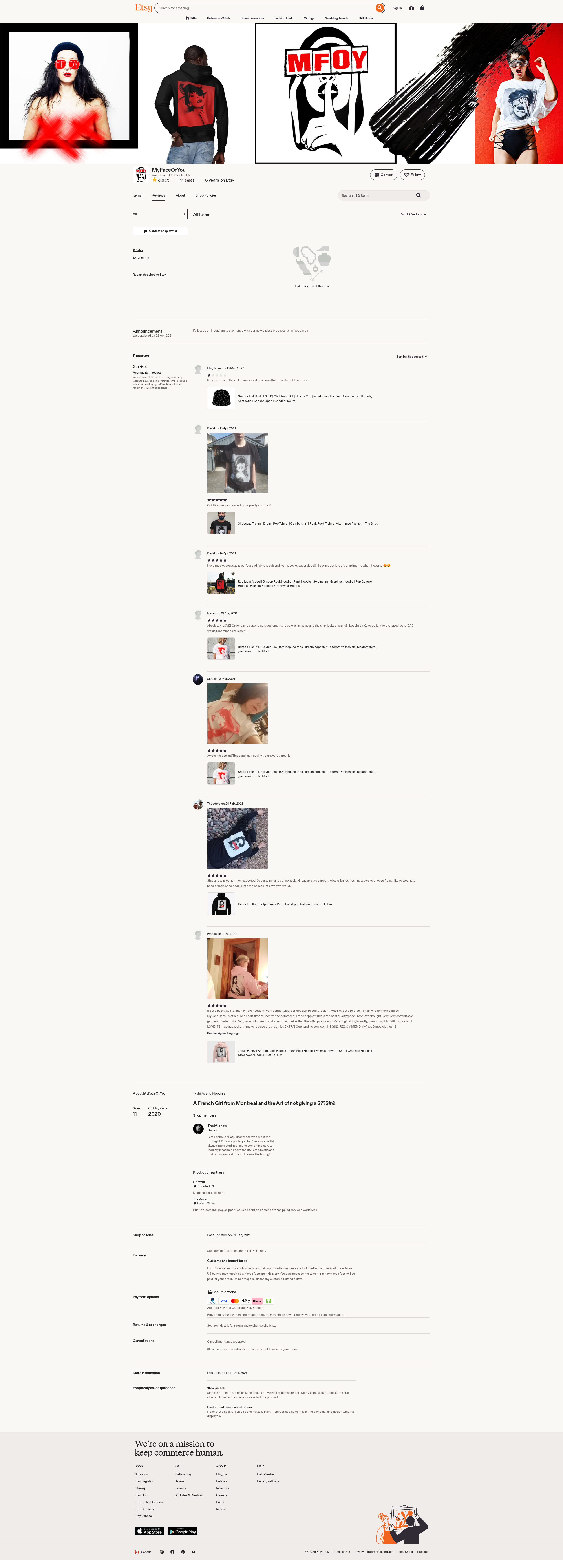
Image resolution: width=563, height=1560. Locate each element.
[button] (383, 174)
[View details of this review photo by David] (237, 463)
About (180, 195)
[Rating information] (154, 180)
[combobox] (264, 8)
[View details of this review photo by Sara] (237, 713)
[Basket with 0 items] (422, 8)
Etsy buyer (214, 368)
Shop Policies (206, 195)
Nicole (211, 613)
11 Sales (138, 250)
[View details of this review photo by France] (237, 968)
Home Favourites (252, 18)
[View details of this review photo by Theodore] (237, 838)
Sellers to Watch (218, 18)
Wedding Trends (336, 18)
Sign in (397, 8)
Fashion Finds (283, 18)
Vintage (309, 18)
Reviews (158, 195)
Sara (210, 678)
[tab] (160, 214)
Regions (422, 1551)
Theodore (214, 803)
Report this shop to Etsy (149, 274)
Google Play (182, 1531)
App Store (149, 1531)
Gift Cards (366, 18)
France (212, 933)
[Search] (380, 8)
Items (137, 195)
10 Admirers (141, 257)
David (211, 428)
